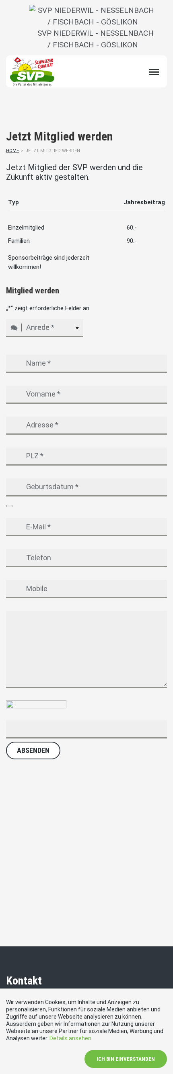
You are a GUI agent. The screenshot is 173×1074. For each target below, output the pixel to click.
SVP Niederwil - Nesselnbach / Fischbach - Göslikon (92, 38)
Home (12, 150)
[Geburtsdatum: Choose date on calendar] (9, 506)
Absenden (33, 750)
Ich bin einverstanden (126, 1059)
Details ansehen (70, 1038)
